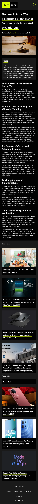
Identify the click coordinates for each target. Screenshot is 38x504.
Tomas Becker (15, 33)
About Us (28, 491)
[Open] (33, 5)
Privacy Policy (18, 491)
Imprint (9, 491)
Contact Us (19, 496)
